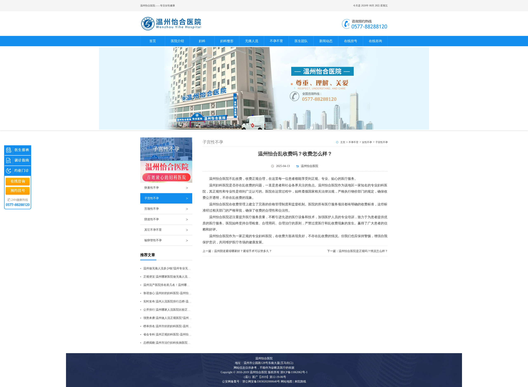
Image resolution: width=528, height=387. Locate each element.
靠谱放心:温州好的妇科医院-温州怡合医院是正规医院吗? (179, 293)
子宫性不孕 (166, 198)
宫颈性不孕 (166, 209)
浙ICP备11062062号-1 (294, 372)
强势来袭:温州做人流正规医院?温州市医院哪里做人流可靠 (180, 318)
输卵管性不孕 (166, 240)
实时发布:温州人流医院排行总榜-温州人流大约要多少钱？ (180, 301)
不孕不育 (276, 41)
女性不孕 (367, 142)
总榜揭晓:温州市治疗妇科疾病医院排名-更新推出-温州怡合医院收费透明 (189, 342)
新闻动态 (325, 41)
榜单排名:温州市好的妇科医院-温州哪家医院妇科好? (176, 326)
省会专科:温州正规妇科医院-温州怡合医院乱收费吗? (176, 334)
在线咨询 (375, 41)
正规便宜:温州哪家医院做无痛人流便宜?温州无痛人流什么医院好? (185, 276)
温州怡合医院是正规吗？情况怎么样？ (363, 251)
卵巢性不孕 (166, 188)
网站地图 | (287, 381)
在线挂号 (350, 41)
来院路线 (300, 381)
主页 (342, 142)
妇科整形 (226, 41)
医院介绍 (177, 41)
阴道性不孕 (166, 219)
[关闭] (29, 145)
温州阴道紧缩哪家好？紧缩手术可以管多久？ (243, 251)
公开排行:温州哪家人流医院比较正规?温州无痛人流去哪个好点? (184, 309)
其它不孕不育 (166, 230)
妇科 (202, 41)
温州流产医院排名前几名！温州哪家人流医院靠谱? (175, 284)
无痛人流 (251, 41)
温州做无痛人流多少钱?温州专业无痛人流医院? (173, 268)
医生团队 (301, 41)
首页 (152, 41)
